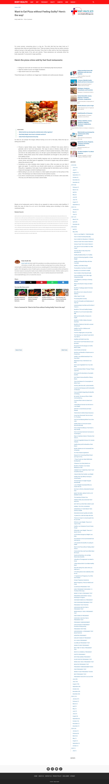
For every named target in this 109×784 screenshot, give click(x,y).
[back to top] (105, 780)
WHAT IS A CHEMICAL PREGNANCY (83, 652)
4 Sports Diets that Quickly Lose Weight (83, 474)
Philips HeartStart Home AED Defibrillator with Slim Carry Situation (85, 72)
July (74, 170)
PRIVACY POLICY (57, 776)
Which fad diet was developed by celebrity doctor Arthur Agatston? (36, 132)
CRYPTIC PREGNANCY (79, 654)
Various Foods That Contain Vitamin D (83, 241)
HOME (35, 776)
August (76, 172)
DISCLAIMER (66, 776)
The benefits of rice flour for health (82, 268)
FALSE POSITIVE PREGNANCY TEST (83, 659)
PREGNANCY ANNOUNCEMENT (82, 622)
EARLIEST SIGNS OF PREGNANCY (82, 638)
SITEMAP (72, 776)
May (75, 194)
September (76, 175)
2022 (74, 226)
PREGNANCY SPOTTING (80, 628)
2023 (74, 696)
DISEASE (73, 2)
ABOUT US (41, 776)
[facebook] (20, 282)
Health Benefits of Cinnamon (85, 113)
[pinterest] (41, 282)
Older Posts (64, 350)
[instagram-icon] (52, 769)
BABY (31, 2)
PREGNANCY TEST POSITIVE (81, 604)
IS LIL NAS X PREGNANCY (80, 640)
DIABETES (60, 2)
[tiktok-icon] (60, 769)
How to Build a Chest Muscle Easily (82, 273)
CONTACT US (48, 776)
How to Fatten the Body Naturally (82, 236)
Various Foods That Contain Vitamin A (83, 244)
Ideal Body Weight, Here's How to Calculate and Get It (32, 134)
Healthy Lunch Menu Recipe (81, 265)
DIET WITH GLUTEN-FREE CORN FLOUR (84, 504)
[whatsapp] (52, 282)
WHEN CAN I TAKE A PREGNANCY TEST (84, 661)
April (75, 192)
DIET (37, 2)
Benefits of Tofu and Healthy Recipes (83, 309)
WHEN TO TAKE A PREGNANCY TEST (83, 593)
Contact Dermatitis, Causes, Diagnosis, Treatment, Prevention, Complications (85, 97)
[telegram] (63, 282)
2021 (73, 217)
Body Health (21, 2)
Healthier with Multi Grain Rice (81, 339)
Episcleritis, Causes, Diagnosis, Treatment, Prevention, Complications (85, 143)
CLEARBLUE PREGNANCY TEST (82, 642)
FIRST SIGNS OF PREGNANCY (81, 615)
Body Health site (25, 263)
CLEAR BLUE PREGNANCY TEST (82, 586)
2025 (73, 748)
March (75, 189)
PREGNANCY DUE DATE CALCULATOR (83, 676)
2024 (73, 728)
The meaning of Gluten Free (81, 497)
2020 (73, 207)
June (75, 167)
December (76, 182)
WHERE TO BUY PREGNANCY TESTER (83, 671)
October (75, 177)
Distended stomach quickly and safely (83, 513)
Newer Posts (19, 350)
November (76, 180)
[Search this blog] (93, 2)
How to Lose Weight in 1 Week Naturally (84, 234)
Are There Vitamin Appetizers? (81, 452)
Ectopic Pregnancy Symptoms (81, 580)
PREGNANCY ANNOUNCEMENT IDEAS (83, 666)
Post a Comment (28, 19)
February (76, 187)
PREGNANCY (44, 2)
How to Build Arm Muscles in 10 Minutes (84, 239)
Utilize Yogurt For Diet (79, 296)
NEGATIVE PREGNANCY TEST (81, 664)
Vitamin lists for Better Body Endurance (83, 413)
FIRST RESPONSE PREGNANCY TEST (83, 602)
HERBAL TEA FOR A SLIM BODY (82, 506)
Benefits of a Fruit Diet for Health (82, 270)
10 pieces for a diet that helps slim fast (83, 515)
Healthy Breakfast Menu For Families (83, 254)
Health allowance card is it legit (86, 105)
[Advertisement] (41, 33)
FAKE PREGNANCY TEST (80, 669)
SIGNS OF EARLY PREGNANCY (81, 645)
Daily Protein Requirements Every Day (28, 136)
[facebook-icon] (48, 769)
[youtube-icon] (56, 769)
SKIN (66, 2)
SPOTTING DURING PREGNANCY (82, 657)
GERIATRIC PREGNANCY (80, 635)
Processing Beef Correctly (80, 298)
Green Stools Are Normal (80, 350)
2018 (73, 165)
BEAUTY (53, 2)
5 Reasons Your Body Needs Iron (82, 463)
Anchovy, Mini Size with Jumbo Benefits (84, 385)
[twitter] (30, 282)
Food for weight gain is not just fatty (83, 332)
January (76, 209)
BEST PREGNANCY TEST (80, 674)
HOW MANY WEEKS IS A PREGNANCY (83, 600)
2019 (73, 184)
